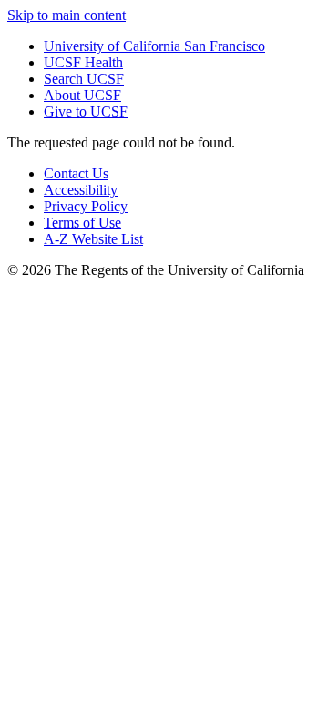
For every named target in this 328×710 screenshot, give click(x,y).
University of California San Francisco (154, 46)
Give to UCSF (86, 111)
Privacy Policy (86, 206)
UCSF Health (83, 62)
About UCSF (82, 95)
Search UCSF (84, 78)
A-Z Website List (93, 239)
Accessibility (81, 190)
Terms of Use (82, 222)
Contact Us (76, 173)
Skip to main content (66, 15)
